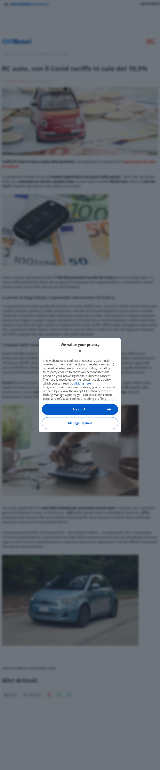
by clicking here (80, 383)
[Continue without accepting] (80, 350)
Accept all (80, 409)
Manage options (80, 423)
